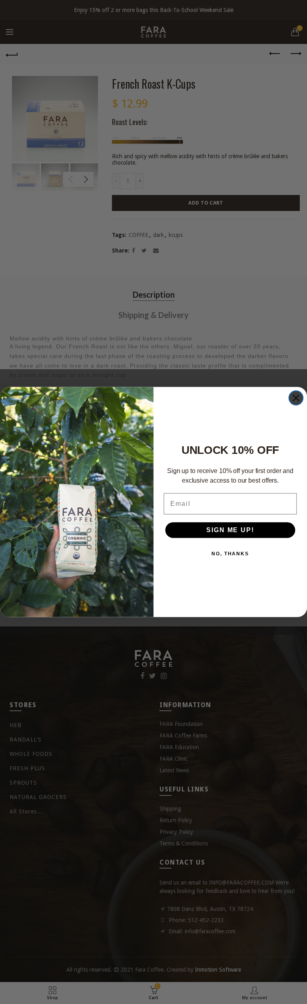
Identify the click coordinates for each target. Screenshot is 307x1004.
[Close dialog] (296, 398)
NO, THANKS (230, 554)
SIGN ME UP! (230, 530)
